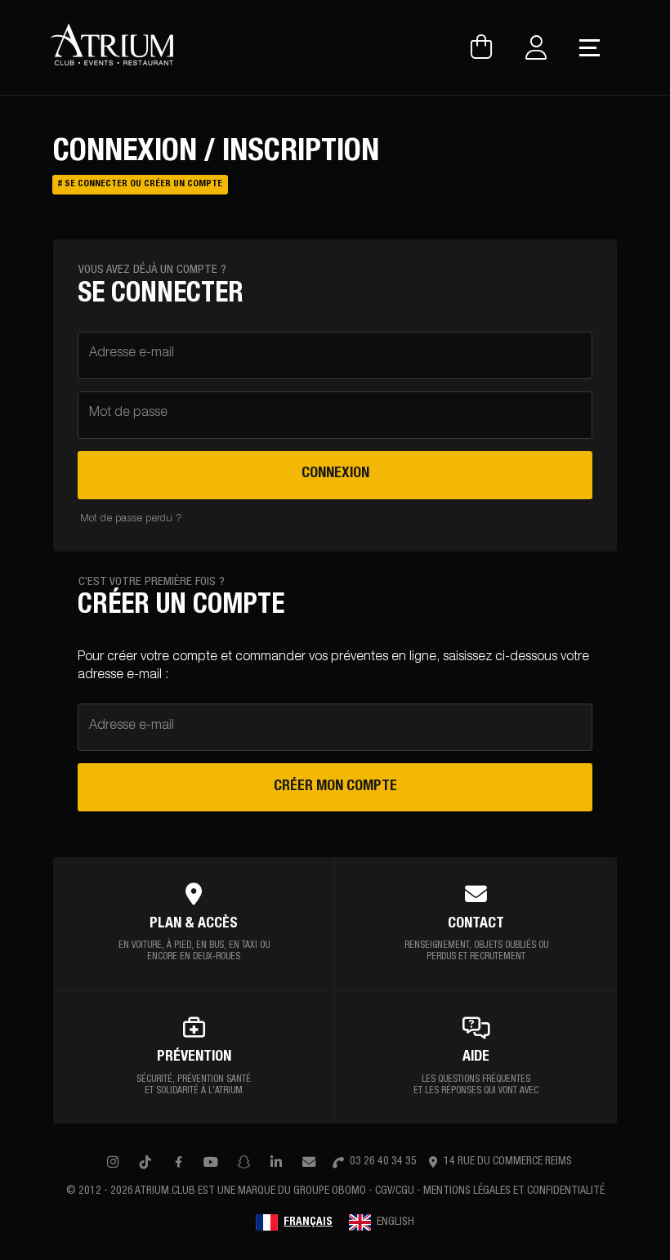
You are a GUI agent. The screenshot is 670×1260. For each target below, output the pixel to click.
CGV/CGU (394, 1191)
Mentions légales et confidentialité (514, 1191)
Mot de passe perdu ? (131, 519)
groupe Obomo (329, 1191)
